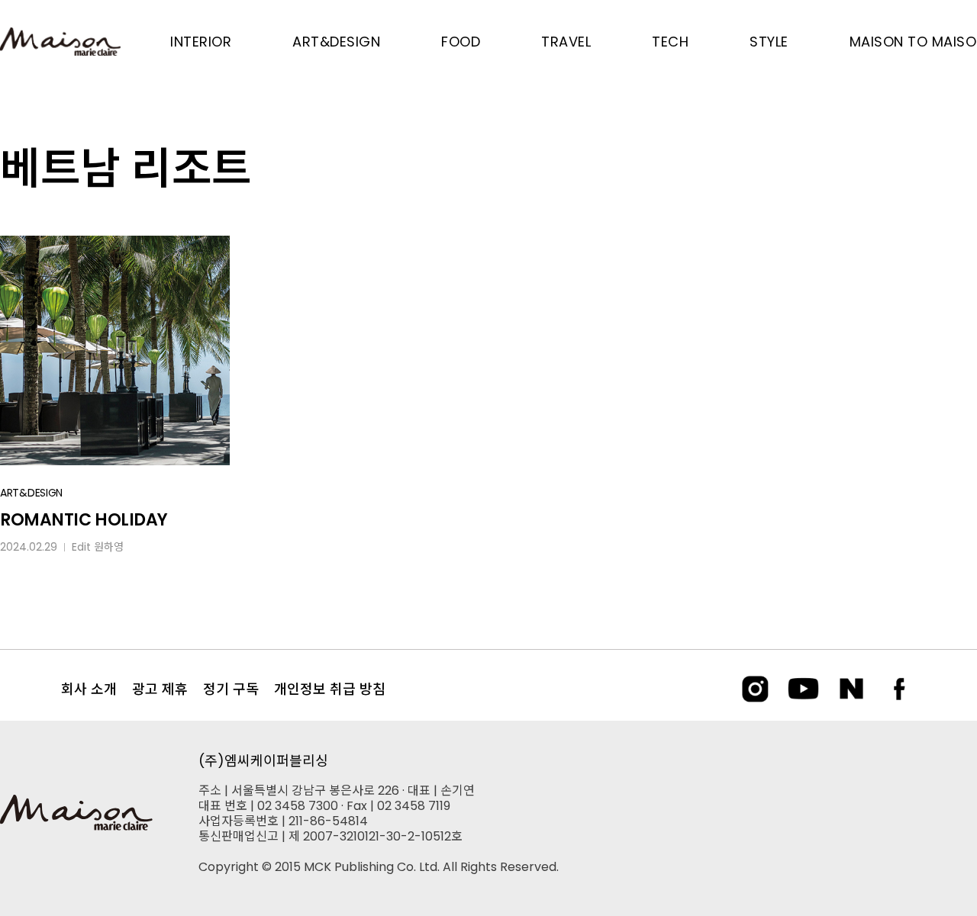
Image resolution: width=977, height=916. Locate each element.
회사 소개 (89, 689)
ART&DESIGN (31, 492)
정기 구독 (231, 689)
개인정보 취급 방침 (329, 689)
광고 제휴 (160, 689)
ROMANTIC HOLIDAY (84, 520)
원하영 (109, 546)
